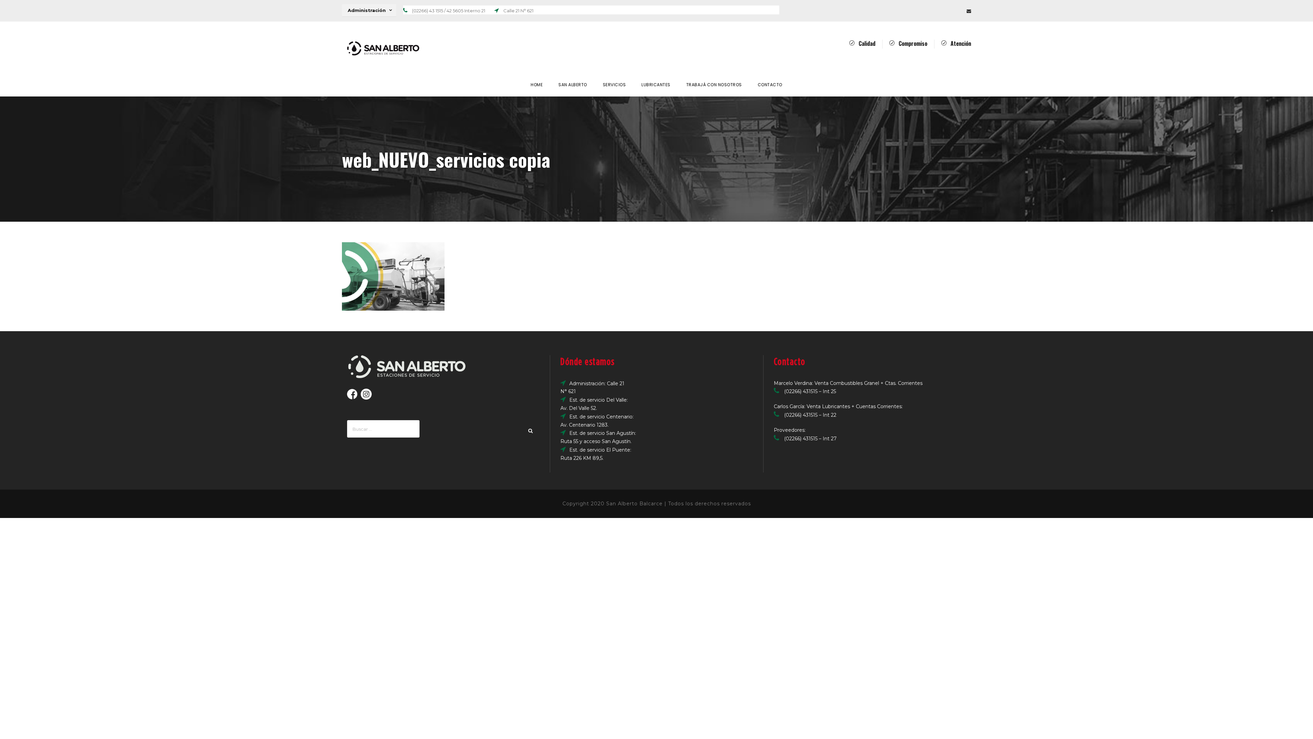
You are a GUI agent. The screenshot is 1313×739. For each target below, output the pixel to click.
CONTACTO (770, 85)
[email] (969, 11)
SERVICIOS (614, 85)
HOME (537, 85)
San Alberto (572, 85)
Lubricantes (656, 85)
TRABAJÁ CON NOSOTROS (714, 85)
